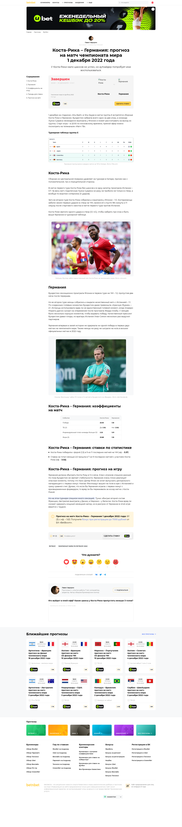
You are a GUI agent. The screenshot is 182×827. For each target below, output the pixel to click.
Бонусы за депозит (113, 753)
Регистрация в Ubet (140, 753)
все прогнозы (148, 634)
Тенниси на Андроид (61, 764)
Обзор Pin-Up (31, 768)
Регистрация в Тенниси (141, 757)
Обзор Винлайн (32, 764)
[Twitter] (100, 574)
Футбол (45, 32)
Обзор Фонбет (32, 749)
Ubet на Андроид (60, 753)
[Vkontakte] (96, 574)
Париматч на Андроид (62, 760)
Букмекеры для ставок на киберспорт (89, 759)
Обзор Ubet (31, 760)
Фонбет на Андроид (61, 749)
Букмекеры (45, 2)
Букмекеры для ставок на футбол (89, 764)
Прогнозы (68, 2)
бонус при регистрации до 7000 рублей (104, 519)
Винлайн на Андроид (61, 757)
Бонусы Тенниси (112, 776)
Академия (79, 2)
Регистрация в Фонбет (141, 749)
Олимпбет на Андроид (62, 768)
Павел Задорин (91, 42)
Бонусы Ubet (110, 764)
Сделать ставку (122, 104)
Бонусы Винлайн (112, 772)
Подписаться (122, 590)
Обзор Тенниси (32, 757)
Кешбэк (108, 760)
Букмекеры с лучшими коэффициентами (88, 753)
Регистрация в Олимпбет (142, 760)
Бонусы (56, 2)
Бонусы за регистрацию (115, 757)
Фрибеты (109, 749)
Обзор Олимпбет (33, 772)
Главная (28, 32)
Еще (90, 2)
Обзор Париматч (33, 753)
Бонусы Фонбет (111, 768)
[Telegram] (105, 574)
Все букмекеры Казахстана (89, 769)
